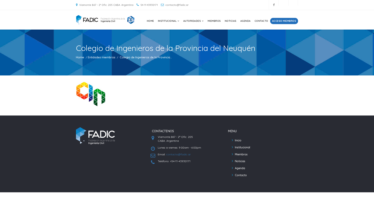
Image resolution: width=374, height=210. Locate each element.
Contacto (261, 20)
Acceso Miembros (284, 20)
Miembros (214, 20)
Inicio (238, 140)
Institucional (242, 147)
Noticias (230, 20)
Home (150, 20)
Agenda (245, 20)
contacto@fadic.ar (178, 154)
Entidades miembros (101, 57)
